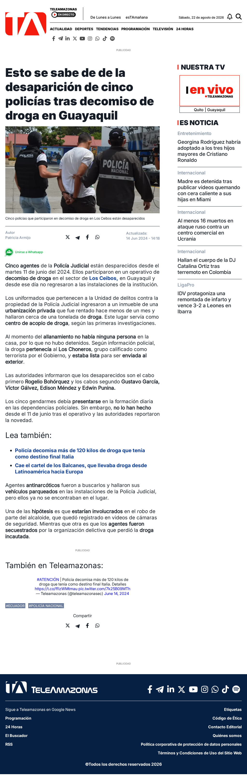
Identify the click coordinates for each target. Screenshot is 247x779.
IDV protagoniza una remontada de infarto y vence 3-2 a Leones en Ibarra (204, 302)
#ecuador (15, 606)
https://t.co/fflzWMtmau (56, 588)
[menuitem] (61, 29)
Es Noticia (199, 123)
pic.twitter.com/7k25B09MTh (104, 588)
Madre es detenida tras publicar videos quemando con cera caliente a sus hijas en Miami (209, 190)
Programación (135, 29)
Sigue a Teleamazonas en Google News (40, 709)
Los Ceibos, (103, 278)
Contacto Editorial (225, 726)
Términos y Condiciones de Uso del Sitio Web (200, 752)
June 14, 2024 (116, 593)
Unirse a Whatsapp (29, 252)
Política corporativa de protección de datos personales (191, 744)
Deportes (84, 29)
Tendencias (107, 29)
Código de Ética (227, 718)
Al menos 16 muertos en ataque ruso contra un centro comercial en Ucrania (205, 230)
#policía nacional (46, 606)
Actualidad (61, 29)
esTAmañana (137, 17)
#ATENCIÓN (48, 579)
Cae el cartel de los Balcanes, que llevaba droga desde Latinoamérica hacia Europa (81, 468)
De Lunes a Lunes (105, 17)
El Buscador (16, 735)
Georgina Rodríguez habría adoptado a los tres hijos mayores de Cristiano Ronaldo (209, 151)
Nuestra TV (202, 67)
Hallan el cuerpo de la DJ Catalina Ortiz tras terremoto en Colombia (207, 266)
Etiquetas (233, 709)
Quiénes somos (227, 735)
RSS (9, 744)
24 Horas (184, 29)
